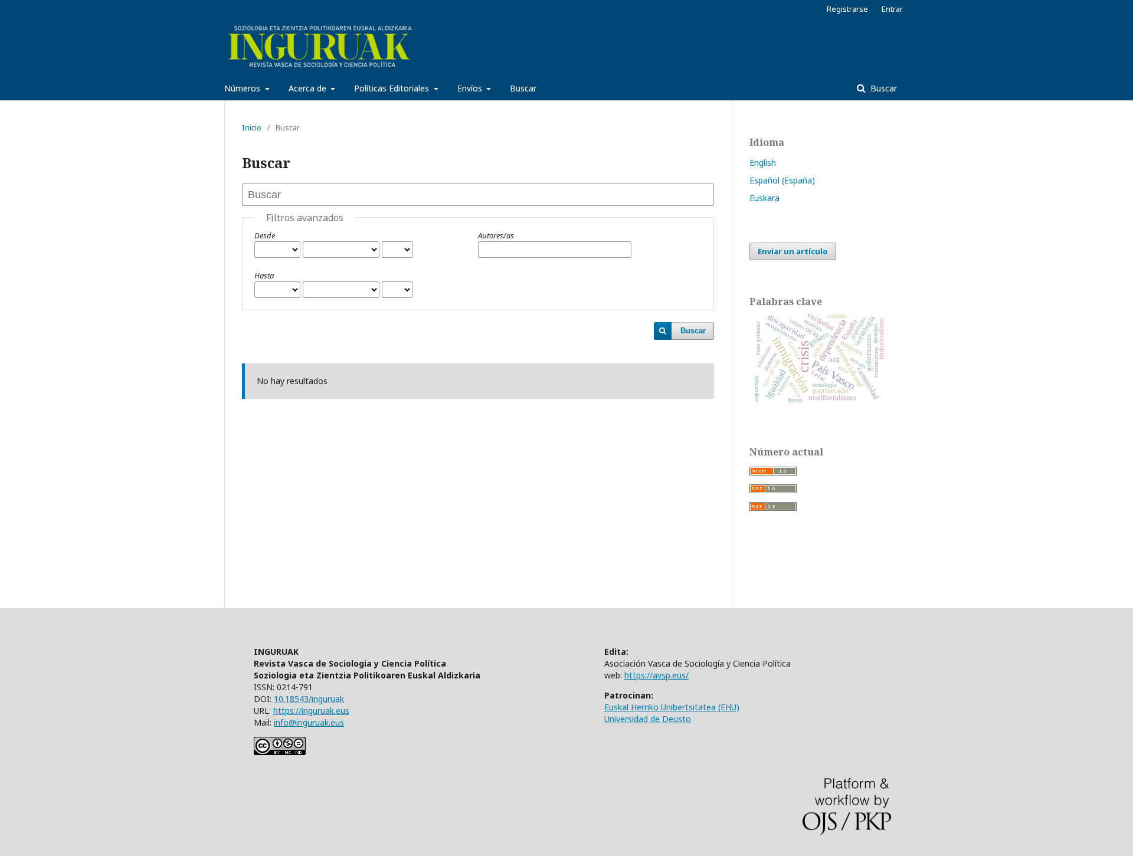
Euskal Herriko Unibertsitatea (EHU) (671, 707)
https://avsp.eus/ (656, 675)
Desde (264, 235)
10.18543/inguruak (309, 698)
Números (243, 88)
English (762, 162)
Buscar (523, 88)
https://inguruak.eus (311, 710)
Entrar (892, 9)
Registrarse (847, 9)
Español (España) (782, 180)
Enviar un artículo (793, 251)
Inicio (251, 127)
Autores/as (496, 235)
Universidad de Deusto (647, 718)
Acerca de (309, 88)
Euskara (764, 198)
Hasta (264, 275)
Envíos (470, 88)
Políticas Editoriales (392, 88)
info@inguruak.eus (309, 722)
